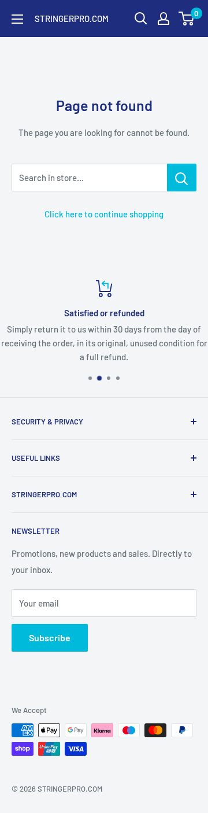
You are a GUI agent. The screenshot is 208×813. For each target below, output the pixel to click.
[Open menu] (17, 19)
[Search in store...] (181, 177)
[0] (187, 18)
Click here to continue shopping (104, 214)
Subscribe (49, 637)
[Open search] (141, 18)
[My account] (163, 18)
